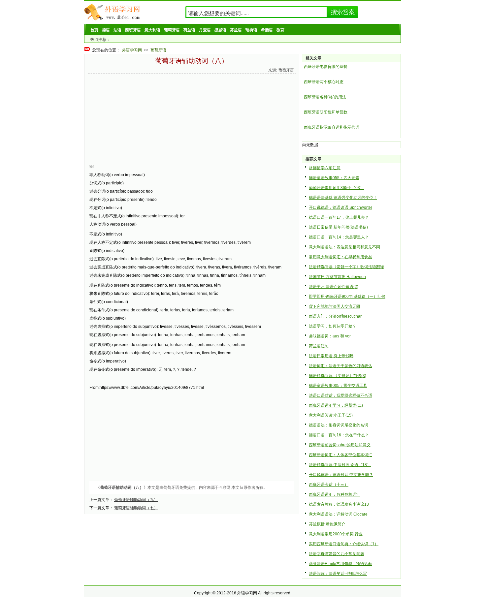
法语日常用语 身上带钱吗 (331, 356)
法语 (117, 30)
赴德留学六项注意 (324, 168)
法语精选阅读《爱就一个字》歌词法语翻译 (346, 267)
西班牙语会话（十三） (328, 484)
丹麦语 (205, 30)
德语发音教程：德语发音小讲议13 (339, 504)
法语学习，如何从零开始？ (332, 326)
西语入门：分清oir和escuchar (335, 316)
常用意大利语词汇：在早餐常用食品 (340, 257)
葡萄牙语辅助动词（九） (136, 499)
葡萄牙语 (172, 30)
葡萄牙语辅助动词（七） (136, 508)
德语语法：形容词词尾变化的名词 (338, 425)
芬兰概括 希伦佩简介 (327, 524)
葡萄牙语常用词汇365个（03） (336, 187)
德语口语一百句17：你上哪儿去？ (339, 217)
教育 (280, 30)
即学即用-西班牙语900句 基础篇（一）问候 (347, 296)
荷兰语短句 (319, 346)
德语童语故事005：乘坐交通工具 (338, 385)
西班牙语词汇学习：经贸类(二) (336, 405)
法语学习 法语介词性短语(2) (333, 286)
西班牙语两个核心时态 (323, 81)
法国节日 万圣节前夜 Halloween (337, 276)
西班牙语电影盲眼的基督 (325, 66)
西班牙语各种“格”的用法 (325, 97)
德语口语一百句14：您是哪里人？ (339, 237)
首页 (94, 30)
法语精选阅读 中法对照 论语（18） (340, 464)
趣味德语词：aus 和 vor (330, 336)
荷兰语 (189, 30)
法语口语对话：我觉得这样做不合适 (340, 395)
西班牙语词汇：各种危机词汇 (334, 494)
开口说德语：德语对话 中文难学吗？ (341, 474)
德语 (106, 30)
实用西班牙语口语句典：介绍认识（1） (343, 544)
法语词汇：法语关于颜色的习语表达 (340, 365)
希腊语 (267, 30)
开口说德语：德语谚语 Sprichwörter (340, 207)
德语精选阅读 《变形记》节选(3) (337, 375)
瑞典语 (251, 30)
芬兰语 (236, 30)
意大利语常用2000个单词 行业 (336, 534)
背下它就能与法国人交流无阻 (334, 306)
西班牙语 (133, 30)
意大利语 (152, 30)
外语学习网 (132, 50)
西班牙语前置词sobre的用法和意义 (340, 445)
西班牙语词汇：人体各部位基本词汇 (340, 455)
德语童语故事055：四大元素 (334, 177)
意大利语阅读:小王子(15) (331, 415)
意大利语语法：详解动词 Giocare (338, 514)
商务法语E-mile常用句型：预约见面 (340, 563)
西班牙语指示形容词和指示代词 (331, 127)
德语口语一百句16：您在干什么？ (339, 435)
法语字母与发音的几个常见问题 (336, 553)
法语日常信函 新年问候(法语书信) (338, 227)
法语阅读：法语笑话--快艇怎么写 (338, 573)
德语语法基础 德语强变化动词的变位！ (343, 197)
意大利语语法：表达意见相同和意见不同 (344, 247)
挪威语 (220, 30)
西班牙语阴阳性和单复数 (325, 112)
